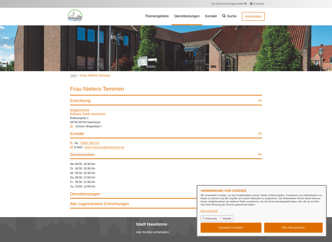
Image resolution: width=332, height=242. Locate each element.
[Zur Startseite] (75, 16)
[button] (229, 16)
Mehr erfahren (208, 211)
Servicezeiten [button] (82, 154)
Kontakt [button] (77, 133)
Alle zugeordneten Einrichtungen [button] (99, 203)
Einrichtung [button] (80, 100)
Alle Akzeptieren (293, 227)
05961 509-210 (90, 143)
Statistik (227, 218)
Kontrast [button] (258, 3)
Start (73, 75)
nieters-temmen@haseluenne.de (104, 147)
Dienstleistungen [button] (85, 194)
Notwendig (211, 218)
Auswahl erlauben (230, 227)
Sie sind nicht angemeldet (227, 3)
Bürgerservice (79, 110)
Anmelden (253, 16)
